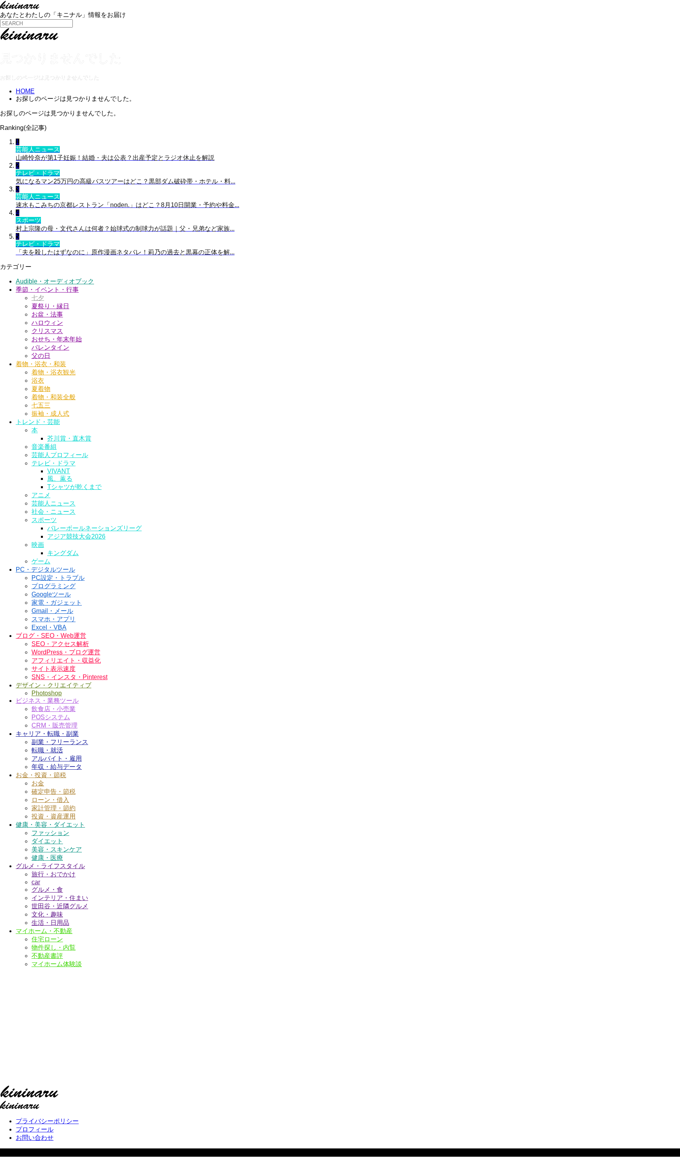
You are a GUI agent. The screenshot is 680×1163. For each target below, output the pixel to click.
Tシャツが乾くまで (74, 486)
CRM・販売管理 (54, 725)
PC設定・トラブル (58, 577)
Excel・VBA (49, 627)
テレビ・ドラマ (53, 463)
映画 (37, 544)
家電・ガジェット (56, 602)
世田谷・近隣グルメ (59, 906)
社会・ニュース (53, 511)
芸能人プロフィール (59, 455)
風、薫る (59, 478)
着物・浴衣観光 (53, 372)
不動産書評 (47, 955)
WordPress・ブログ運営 (65, 652)
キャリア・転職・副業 (47, 733)
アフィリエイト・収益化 (66, 660)
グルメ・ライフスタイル (50, 866)
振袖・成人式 (50, 413)
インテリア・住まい (59, 897)
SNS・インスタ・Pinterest (69, 677)
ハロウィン (47, 322)
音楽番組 (44, 446)
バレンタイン (50, 347)
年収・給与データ (56, 766)
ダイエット (47, 841)
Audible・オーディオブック (55, 281)
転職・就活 (47, 750)
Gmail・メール (52, 610)
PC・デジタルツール (45, 569)
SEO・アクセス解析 (60, 644)
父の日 (40, 355)
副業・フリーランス (59, 742)
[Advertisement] (236, 1030)
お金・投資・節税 (41, 775)
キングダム (63, 553)
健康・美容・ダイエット (50, 824)
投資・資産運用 (53, 816)
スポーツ (44, 520)
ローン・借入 (50, 799)
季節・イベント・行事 (47, 289)
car (35, 882)
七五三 (40, 405)
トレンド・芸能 (38, 422)
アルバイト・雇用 (56, 758)
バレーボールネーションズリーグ (94, 528)
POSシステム (50, 717)
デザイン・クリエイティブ (53, 685)
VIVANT (58, 471)
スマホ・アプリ (53, 619)
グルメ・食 (47, 889)
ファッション (50, 833)
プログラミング (53, 586)
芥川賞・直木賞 (69, 438)
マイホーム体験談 (56, 964)
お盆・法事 (47, 314)
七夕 (37, 297)
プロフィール (35, 1129)
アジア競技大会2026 (76, 536)
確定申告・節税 (53, 791)
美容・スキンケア (56, 849)
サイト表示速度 (53, 668)
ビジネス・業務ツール (47, 700)
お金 (37, 783)
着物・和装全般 (53, 397)
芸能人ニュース (53, 503)
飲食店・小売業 (53, 709)
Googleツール (51, 594)
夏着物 (40, 388)
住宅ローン (47, 939)
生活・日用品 (50, 922)
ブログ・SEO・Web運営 (51, 635)
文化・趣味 (47, 914)
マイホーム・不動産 (44, 931)
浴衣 (37, 380)
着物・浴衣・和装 (41, 364)
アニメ (40, 495)
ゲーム (40, 561)
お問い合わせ (35, 1137)
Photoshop (46, 693)
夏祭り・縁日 (50, 306)
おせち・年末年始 (56, 339)
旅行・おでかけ (53, 874)
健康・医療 (47, 857)
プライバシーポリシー (47, 1121)
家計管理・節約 (53, 808)
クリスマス (47, 331)
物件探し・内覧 (53, 947)
